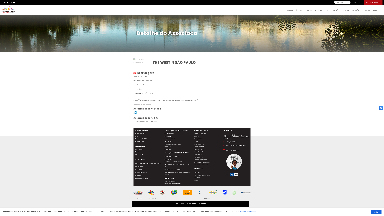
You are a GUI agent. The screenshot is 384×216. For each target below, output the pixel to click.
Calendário (336, 10)
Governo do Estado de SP (173, 162)
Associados (377, 10)
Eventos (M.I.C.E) (141, 139)
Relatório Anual (199, 147)
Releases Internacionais (202, 175)
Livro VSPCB (139, 154)
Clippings (197, 177)
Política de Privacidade (202, 162)
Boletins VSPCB (199, 149)
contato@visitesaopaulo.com (236, 145)
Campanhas (198, 139)
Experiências (139, 141)
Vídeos (196, 141)
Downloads (139, 149)
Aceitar (376, 212)
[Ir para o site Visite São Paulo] (7, 9)
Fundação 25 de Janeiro (360, 10)
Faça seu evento (141, 172)
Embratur (167, 159)
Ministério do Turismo (171, 156)
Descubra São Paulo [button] (295, 10)
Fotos (137, 152)
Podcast (196, 136)
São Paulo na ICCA (141, 178)
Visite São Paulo (140, 133)
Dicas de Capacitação (172, 183)
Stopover (138, 175)
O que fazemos (169, 139)
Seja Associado (169, 141)
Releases (197, 172)
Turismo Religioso (200, 133)
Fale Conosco (198, 157)
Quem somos (169, 133)
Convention (168, 149)
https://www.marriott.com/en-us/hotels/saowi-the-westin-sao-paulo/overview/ (166, 100)
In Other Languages (233, 150)
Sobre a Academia (171, 181)
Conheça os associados (173, 144)
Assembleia (198, 154)
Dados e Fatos (140, 169)
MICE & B (346, 10)
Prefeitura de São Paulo (172, 169)
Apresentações (199, 144)
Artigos (196, 180)
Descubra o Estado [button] (315, 10)
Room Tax (167, 147)
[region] (192, 212)
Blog (328, 10)
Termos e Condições (201, 165)
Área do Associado (373, 2)
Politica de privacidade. (247, 211)
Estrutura (167, 136)
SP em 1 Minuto (199, 152)
